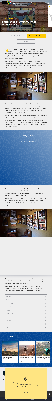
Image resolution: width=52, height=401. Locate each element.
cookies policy (35, 386)
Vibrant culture (7, 18)
